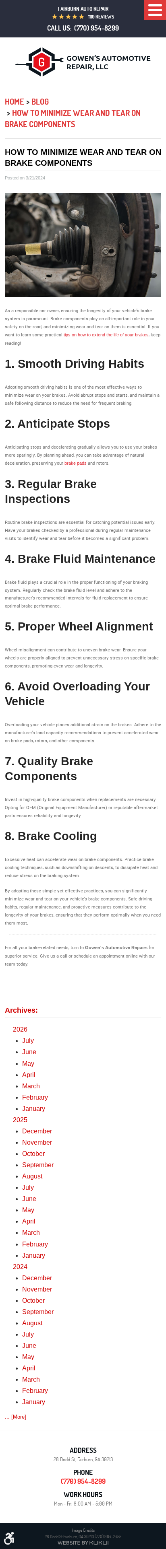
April (28, 1074)
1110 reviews (101, 16)
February (35, 1097)
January (33, 1108)
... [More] (15, 1417)
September (38, 1165)
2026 (20, 1029)
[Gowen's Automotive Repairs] (83, 61)
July (28, 1040)
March (31, 1086)
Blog (40, 102)
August (32, 1176)
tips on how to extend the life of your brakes (106, 334)
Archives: (21, 1010)
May (28, 1063)
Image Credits (83, 1530)
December (37, 1131)
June (29, 1051)
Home (14, 102)
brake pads (75, 463)
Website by (83, 1543)
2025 (20, 1119)
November (37, 1142)
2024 (20, 1266)
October (33, 1153)
